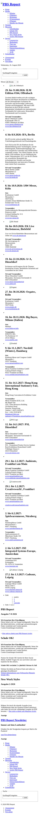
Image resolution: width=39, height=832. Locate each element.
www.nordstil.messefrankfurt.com (16, 374)
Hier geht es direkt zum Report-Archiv (17, 633)
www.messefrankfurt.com (14, 363)
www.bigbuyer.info (12, 328)
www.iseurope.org (11, 566)
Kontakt (8, 59)
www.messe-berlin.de (12, 175)
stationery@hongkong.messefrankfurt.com (19, 416)
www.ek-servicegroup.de (13, 249)
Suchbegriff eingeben (10, 73)
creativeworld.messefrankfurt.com (16, 505)
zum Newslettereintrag (8, 735)
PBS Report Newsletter (14, 720)
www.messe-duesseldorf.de (14, 282)
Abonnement (9, 58)
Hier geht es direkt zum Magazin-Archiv (22, 711)
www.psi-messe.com (12, 453)
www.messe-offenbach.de (14, 124)
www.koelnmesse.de (12, 205)
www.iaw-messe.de (12, 218)
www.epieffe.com (11, 340)
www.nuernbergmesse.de (14, 528)
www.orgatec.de (10, 307)
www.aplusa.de (10, 284)
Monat (3, 82)
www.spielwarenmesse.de (14, 540)
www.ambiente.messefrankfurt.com (17, 478)
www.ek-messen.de (19, 235)
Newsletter (9, 61)
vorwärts (17, 603)
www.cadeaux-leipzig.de (13, 591)
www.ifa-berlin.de (11, 177)
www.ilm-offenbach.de (13, 126)
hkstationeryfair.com (12, 414)
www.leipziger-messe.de (13, 589)
